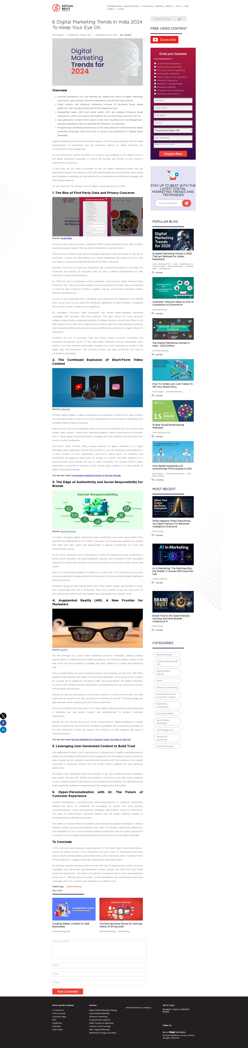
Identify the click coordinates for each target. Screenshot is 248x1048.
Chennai (176, 1009)
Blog (178, 6)
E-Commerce (58, 1010)
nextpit (64, 650)
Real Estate (57, 1029)
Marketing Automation (168, 94)
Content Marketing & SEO (61, 931)
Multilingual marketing (168, 74)
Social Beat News (165, 713)
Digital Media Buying (159, 309)
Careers (121, 9)
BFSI (54, 1019)
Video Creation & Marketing (101, 1023)
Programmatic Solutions (99, 1019)
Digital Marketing (74, 886)
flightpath (65, 409)
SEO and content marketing (171, 70)
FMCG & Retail (58, 1013)
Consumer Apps (59, 1016)
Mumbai (166, 1011)
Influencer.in (148, 6)
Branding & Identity (166, 87)
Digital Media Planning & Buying (103, 1010)
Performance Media (114, 6)
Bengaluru (167, 1009)
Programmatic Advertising (170, 90)
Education (56, 1026)
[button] (3, 716)
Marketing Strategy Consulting (102, 1032)
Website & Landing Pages (170, 84)
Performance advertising (169, 67)
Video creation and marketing (172, 77)
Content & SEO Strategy (100, 1026)
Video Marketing (123, 931)
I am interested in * (163, 59)
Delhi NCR (184, 1009)
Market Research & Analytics (138, 1007)
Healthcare (57, 1023)
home (175, 264)
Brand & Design (157, 392)
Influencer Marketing (167, 80)
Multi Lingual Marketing (99, 1029)
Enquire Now (173, 154)
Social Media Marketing (107, 931)
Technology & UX (165, 269)
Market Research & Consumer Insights (166, 695)
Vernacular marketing (162, 738)
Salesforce (159, 6)
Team (186, 6)
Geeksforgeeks (68, 531)
